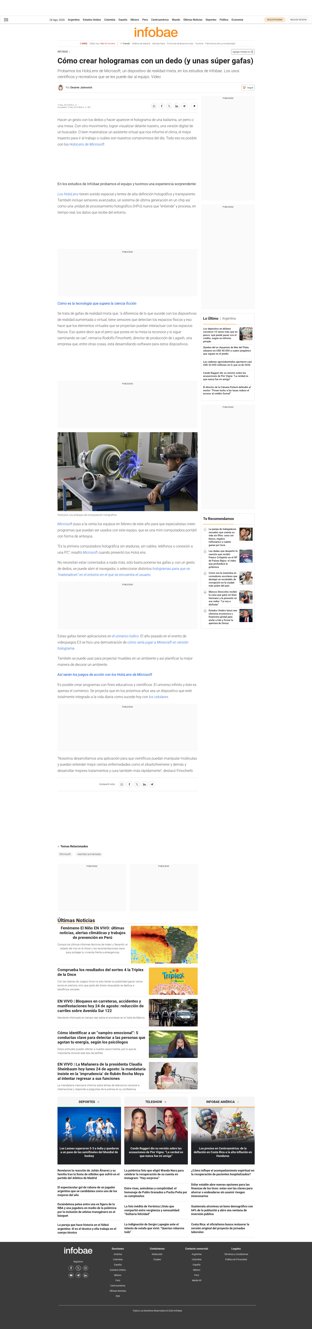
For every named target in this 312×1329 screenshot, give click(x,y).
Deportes (211, 19)
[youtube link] (71, 1275)
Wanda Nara (158, 43)
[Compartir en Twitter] (169, 106)
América (118, 1254)
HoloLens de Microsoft (86, 144)
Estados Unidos (92, 19)
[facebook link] (71, 1268)
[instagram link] (85, 1268)
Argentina (74, 19)
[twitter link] (78, 1268)
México (135, 19)
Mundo (176, 19)
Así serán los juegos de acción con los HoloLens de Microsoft (104, 675)
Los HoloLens (68, 194)
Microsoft (65, 524)
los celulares (158, 697)
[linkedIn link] (85, 1275)
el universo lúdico (125, 636)
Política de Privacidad (236, 1259)
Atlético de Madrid (141, 43)
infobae (62, 51)
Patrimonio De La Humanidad (220, 43)
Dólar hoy (102, 43)
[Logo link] (156, 32)
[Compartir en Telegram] (184, 106)
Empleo (157, 1259)
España (123, 19)
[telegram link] (78, 1275)
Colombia (109, 19)
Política (224, 19)
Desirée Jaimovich (81, 87)
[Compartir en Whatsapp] (154, 106)
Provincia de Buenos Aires (180, 43)
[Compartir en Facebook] (162, 106)
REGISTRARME (275, 19)
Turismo (199, 43)
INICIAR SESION (298, 19)
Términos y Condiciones (236, 1254)
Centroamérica (160, 19)
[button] (6, 19)
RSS (118, 1296)
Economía (237, 19)
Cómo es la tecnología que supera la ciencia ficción (96, 303)
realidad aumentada (89, 854)
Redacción (157, 1254)
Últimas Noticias (192, 19)
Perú (145, 19)
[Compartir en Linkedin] (177, 106)
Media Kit (196, 1280)
